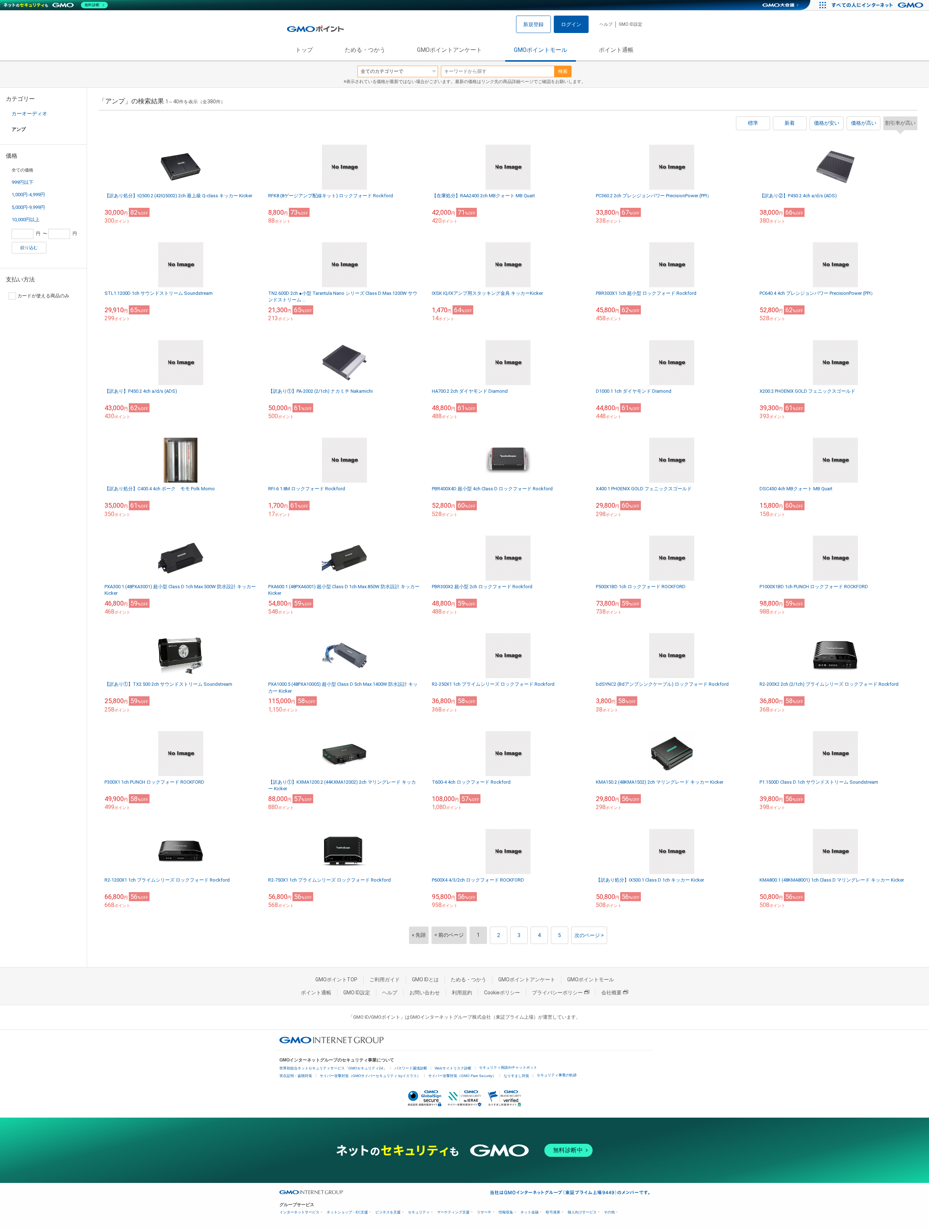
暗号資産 (553, 1212)
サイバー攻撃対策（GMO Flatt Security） (462, 1076)
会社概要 (611, 992)
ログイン (571, 24)
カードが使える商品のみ (43, 295)
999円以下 (22, 182)
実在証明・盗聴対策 (295, 1076)
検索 (563, 71)
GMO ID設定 (630, 24)
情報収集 (506, 1212)
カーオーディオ (29, 113)
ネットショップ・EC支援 (347, 1212)
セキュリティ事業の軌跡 (557, 1075)
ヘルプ (606, 24)
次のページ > (589, 935)
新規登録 (533, 24)
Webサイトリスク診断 (453, 1068)
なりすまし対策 (516, 1076)
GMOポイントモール (540, 49)
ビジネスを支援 (388, 1212)
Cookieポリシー (502, 992)
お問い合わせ (424, 992)
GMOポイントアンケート (449, 49)
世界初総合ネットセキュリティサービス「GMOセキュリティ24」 (333, 1068)
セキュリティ (419, 1212)
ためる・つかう (365, 49)
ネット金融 (529, 1212)
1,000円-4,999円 (28, 194)
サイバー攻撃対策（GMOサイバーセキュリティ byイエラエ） (370, 1076)
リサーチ (484, 1212)
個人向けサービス (582, 1212)
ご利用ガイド (384, 979)
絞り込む (29, 247)
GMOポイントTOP (336, 979)
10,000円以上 (26, 219)
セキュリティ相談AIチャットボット (508, 1067)
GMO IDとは (425, 979)
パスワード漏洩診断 (410, 1068)
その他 (609, 1212)
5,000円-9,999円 (28, 207)
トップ (304, 49)
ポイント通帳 (616, 49)
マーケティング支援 (453, 1212)
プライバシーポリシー (557, 992)
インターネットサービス (299, 1212)
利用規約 (462, 992)
